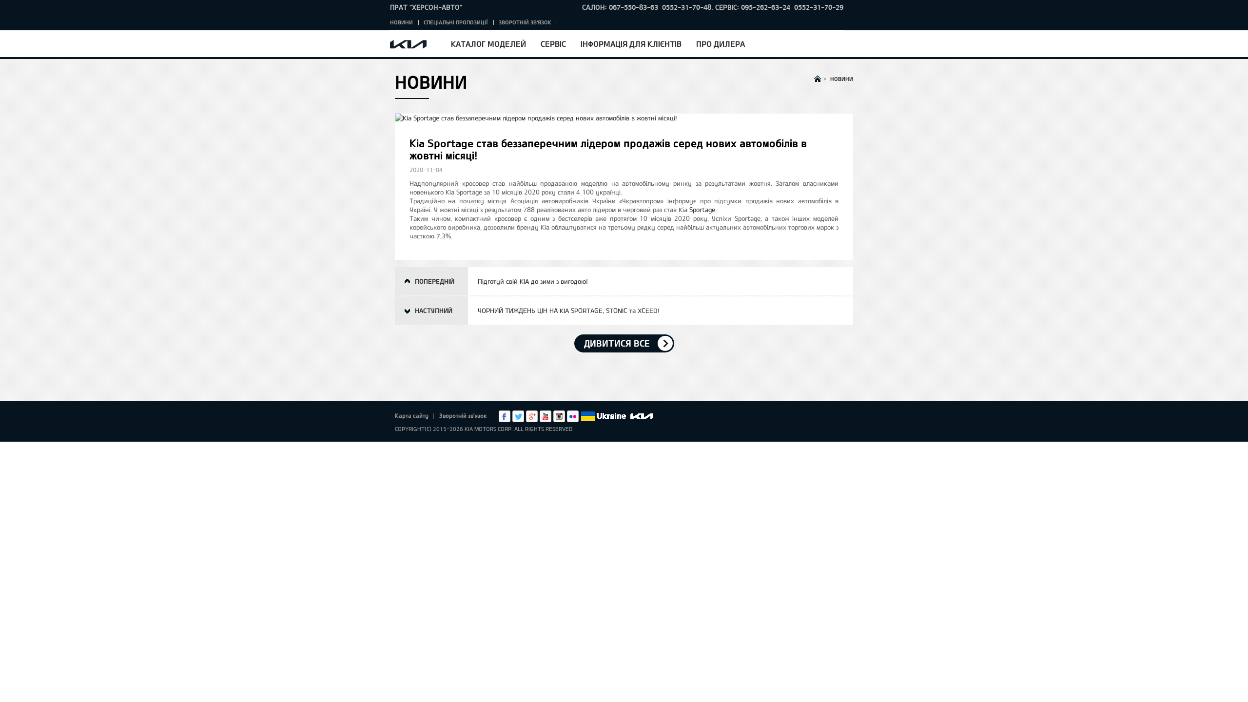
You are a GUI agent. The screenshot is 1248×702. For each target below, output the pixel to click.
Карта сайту (412, 415)
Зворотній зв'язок (525, 22)
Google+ (532, 416)
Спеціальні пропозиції (456, 22)
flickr (573, 416)
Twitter (518, 416)
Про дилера (720, 43)
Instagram (559, 416)
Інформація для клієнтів (631, 43)
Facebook (504, 416)
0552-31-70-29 (818, 7)
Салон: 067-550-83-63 (620, 7)
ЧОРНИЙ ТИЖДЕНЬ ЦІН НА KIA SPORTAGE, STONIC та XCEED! (569, 310)
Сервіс (553, 43)
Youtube (545, 416)
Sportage (702, 210)
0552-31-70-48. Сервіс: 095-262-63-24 (726, 7)
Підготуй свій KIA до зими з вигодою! (533, 281)
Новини (401, 22)
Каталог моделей (488, 43)
